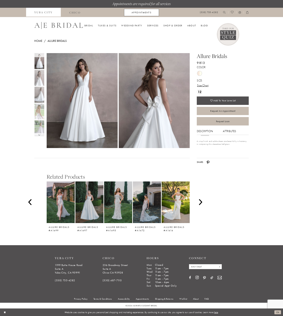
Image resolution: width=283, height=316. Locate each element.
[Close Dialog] (5, 312)
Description (205, 131)
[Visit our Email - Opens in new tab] (220, 278)
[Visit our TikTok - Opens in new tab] (211, 277)
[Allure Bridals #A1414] (176, 202)
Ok (277, 312)
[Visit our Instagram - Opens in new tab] (197, 278)
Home (38, 41)
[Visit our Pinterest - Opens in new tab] (204, 278)
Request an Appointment (222, 110)
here (216, 312)
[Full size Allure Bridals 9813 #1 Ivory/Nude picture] (154, 100)
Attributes (229, 131)
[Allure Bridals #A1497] (89, 202)
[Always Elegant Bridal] (58, 25)
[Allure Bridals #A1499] (61, 202)
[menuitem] (43, 12)
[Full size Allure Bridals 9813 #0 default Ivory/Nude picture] (82, 100)
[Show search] (224, 12)
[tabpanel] (81, 100)
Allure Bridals (57, 41)
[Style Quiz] (228, 34)
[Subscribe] (219, 266)
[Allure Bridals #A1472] (147, 202)
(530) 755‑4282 (65, 280)
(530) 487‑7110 (112, 280)
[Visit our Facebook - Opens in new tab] (190, 277)
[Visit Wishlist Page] (232, 12)
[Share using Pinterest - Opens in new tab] (208, 162)
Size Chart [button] (202, 85)
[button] (240, 12)
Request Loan (222, 121)
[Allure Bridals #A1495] (118, 202)
